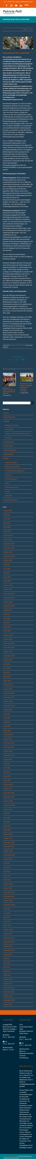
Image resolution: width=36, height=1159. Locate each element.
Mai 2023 (7, 672)
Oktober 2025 (8, 552)
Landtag (23, 345)
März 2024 (7, 631)
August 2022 (8, 710)
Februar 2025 (8, 585)
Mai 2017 (7, 967)
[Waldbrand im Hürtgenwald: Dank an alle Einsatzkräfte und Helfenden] (9, 373)
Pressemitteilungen (10, 450)
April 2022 (7, 726)
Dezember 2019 (9, 842)
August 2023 (8, 660)
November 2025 (9, 548)
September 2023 (9, 656)
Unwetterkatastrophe (10, 500)
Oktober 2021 (8, 751)
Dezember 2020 (9, 793)
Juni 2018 (7, 913)
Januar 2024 (8, 639)
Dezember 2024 (9, 593)
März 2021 (7, 780)
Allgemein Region (11, 462)
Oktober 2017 (8, 946)
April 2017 (7, 971)
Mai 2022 (7, 722)
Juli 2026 (7, 515)
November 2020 (9, 797)
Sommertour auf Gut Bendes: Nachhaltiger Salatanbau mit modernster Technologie (26, 387)
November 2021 (9, 747)
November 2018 (9, 896)
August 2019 (8, 859)
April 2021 (7, 776)
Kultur (7, 483)
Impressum (7, 1156)
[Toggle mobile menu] (32, 11)
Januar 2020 (8, 838)
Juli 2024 (7, 614)
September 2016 (9, 1000)
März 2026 (7, 531)
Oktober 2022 (8, 701)
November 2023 (9, 647)
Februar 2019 (8, 884)
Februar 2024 (8, 635)
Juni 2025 (7, 568)
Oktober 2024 (8, 602)
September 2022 (9, 705)
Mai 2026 (7, 523)
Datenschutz (14, 1156)
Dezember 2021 (9, 743)
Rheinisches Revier (11, 487)
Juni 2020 (7, 817)
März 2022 (7, 730)
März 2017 (7, 975)
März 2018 (7, 925)
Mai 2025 (7, 573)
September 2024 (9, 606)
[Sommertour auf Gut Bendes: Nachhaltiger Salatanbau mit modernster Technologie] (26, 373)
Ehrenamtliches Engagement (14, 471)
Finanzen (8, 475)
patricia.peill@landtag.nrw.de (24, 1)
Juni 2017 (7, 963)
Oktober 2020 (8, 801)
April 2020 (7, 826)
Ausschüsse (9, 429)
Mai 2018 (7, 917)
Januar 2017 (8, 983)
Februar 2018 (8, 929)
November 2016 (9, 992)
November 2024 (9, 598)
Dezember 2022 (9, 693)
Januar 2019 (8, 888)
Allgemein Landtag (15, 345)
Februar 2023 (8, 685)
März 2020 (7, 830)
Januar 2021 (8, 788)
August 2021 (8, 759)
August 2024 (8, 610)
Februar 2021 (8, 784)
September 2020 (9, 805)
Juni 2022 (7, 718)
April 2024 (7, 627)
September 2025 (9, 556)
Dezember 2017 (9, 938)
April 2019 (7, 876)
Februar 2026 (8, 535)
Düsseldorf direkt (9, 417)
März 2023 (7, 681)
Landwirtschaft (8, 442)
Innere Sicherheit (11, 479)
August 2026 (8, 510)
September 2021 (9, 755)
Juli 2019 (7, 863)
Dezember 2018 (9, 892)
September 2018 (9, 905)
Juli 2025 (7, 564)
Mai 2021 (7, 772)
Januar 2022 (8, 739)
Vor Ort (7, 491)
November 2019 (9, 846)
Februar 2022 (8, 734)
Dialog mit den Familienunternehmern (17, 433)
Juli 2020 (7, 813)
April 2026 (7, 527)
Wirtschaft (8, 495)
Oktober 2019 (8, 851)
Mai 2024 (7, 622)
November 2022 (9, 697)
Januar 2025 (8, 589)
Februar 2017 (8, 979)
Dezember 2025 (9, 544)
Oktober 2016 (8, 996)
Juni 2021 (7, 768)
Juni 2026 (7, 519)
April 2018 (7, 921)
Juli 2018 (7, 909)
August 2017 (8, 954)
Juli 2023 (7, 664)
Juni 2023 (7, 668)
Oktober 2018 (8, 900)
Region (6, 458)
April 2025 (7, 577)
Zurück (25, 29)
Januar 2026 (8, 539)
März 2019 (7, 880)
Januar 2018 (8, 934)
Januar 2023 (8, 689)
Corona (6, 413)
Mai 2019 (7, 871)
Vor (31, 29)
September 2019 (9, 855)
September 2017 (9, 950)
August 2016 (8, 1004)
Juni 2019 (7, 867)
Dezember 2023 (9, 643)
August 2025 (8, 560)
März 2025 (7, 581)
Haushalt (8, 437)
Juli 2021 (7, 763)
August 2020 (8, 809)
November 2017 (9, 942)
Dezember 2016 (9, 988)
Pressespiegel (8, 454)
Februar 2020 (8, 834)
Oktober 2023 (8, 651)
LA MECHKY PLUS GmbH (25, 1158)
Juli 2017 (7, 958)
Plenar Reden (8, 446)
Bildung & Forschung (12, 466)
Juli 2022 (7, 714)
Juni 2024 (7, 618)
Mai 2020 (7, 822)
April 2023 (7, 676)
